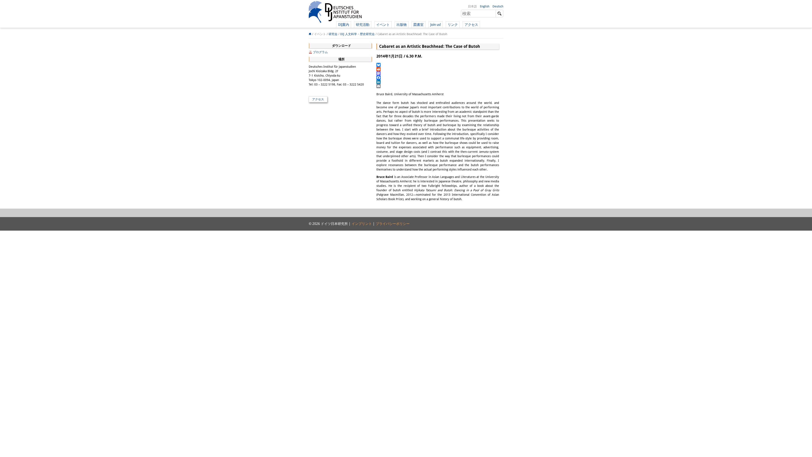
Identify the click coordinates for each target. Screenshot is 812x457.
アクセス (471, 25)
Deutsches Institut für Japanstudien (335, 12)
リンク (453, 25)
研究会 (333, 34)
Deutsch (497, 6)
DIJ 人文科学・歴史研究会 (357, 34)
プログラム (320, 52)
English (484, 6)
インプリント (362, 224)
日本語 (472, 6)
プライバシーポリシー (393, 224)
